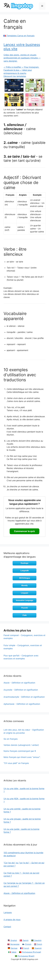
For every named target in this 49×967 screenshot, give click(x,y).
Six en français (11, 739)
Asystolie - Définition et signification (21, 690)
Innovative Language (24, 600)
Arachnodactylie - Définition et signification (24, 697)
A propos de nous (12, 919)
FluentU (24, 608)
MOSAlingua (24, 578)
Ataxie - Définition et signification (19, 683)
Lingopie (24, 593)
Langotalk (24, 570)
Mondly (24, 585)
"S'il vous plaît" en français (16, 763)
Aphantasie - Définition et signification (22, 704)
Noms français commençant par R (20, 751)
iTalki (24, 615)
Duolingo (24, 563)
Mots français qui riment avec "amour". (22, 757)
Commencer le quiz (24, 531)
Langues (8, 912)
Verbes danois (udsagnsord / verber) (21, 745)
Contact (7, 926)
